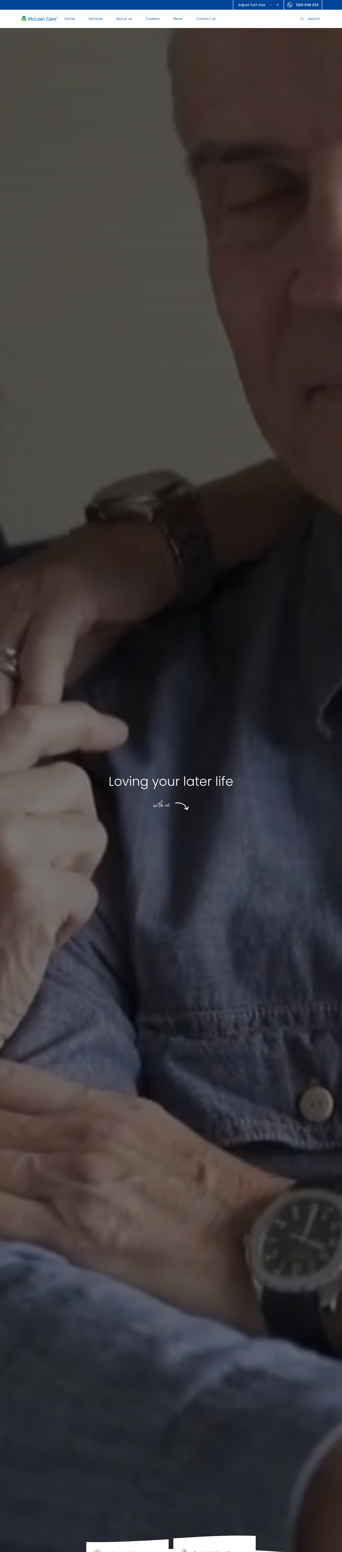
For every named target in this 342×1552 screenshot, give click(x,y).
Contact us (206, 18)
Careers (152, 18)
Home (70, 18)
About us (124, 18)
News (177, 18)
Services (95, 18)
